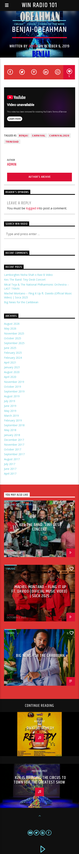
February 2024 (13, 357)
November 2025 (14, 333)
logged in (32, 208)
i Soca (31, 24)
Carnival (39, 135)
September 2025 (14, 343)
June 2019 (10, 406)
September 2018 (14, 425)
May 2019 (10, 411)
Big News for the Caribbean (21, 302)
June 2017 (10, 469)
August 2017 (12, 459)
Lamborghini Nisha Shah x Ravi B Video (28, 275)
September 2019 (14, 391)
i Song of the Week (51, 24)
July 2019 (9, 401)
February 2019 (13, 420)
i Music (19, 24)
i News (10, 633)
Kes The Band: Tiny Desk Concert (25, 279)
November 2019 (14, 382)
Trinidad (12, 141)
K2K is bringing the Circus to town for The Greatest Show (40, 780)
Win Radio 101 (39, 5)
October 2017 (12, 449)
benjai (23, 135)
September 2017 (14, 454)
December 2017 (14, 440)
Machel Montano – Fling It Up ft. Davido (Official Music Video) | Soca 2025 (40, 591)
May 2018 (10, 430)
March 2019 (11, 415)
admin (33, 46)
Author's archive (40, 176)
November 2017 (14, 444)
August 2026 (12, 323)
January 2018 (12, 435)
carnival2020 (59, 135)
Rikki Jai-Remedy (40, 728)
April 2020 (10, 377)
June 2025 (10, 348)
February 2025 (13, 352)
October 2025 (12, 338)
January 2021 (12, 367)
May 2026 (10, 328)
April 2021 (10, 362)
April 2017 (10, 473)
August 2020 (12, 372)
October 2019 (12, 386)
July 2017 (9, 464)
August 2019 (12, 396)
